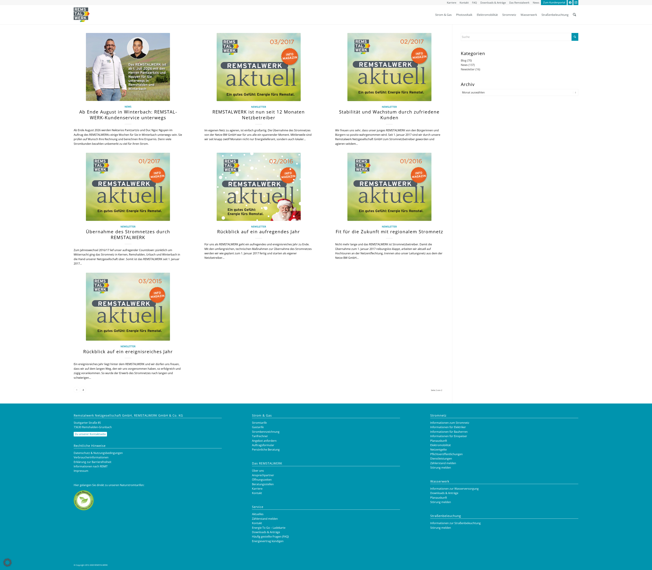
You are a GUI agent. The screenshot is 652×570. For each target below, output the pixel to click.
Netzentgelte (438, 449)
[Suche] (574, 14)
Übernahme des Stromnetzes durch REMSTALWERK (128, 234)
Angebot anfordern (264, 441)
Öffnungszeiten (262, 479)
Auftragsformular (263, 445)
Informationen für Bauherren (449, 432)
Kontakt (257, 493)
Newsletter (258, 106)
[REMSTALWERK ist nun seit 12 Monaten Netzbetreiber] (258, 67)
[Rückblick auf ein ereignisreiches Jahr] (128, 307)
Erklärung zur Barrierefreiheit (92, 462)
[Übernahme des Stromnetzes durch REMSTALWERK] (128, 187)
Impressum (81, 471)
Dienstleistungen (441, 458)
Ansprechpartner (263, 475)
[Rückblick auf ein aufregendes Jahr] (258, 187)
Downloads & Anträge (266, 532)
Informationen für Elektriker (448, 427)
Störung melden (440, 467)
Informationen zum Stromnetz (449, 423)
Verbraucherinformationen (91, 457)
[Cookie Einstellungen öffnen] (7, 565)
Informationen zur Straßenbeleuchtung (455, 523)
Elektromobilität (440, 445)
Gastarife (258, 427)
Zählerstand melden (265, 519)
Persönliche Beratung (266, 449)
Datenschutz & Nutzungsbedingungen (98, 453)
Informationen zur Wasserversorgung (454, 488)
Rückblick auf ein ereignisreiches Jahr (128, 351)
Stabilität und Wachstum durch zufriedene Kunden (389, 115)
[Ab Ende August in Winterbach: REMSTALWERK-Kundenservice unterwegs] (128, 67)
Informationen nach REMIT (91, 466)
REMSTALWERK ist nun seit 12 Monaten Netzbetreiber (258, 115)
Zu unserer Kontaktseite (90, 434)
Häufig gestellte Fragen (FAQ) (270, 536)
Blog (463, 60)
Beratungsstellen (263, 484)
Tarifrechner (260, 436)
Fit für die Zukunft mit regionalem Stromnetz (389, 232)
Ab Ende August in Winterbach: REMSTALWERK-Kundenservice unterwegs (128, 115)
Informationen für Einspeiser (448, 436)
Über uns (258, 470)
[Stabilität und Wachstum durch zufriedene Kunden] (389, 67)
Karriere (257, 488)
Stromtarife (259, 423)
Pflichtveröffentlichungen (446, 454)
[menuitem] (451, 3)
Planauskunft (438, 441)
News (128, 106)
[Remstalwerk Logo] (81, 14)
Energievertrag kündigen (268, 541)
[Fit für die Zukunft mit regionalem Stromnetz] (389, 187)
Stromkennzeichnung (265, 432)
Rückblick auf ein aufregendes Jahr (258, 232)
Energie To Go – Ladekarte (268, 528)
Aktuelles (258, 514)
